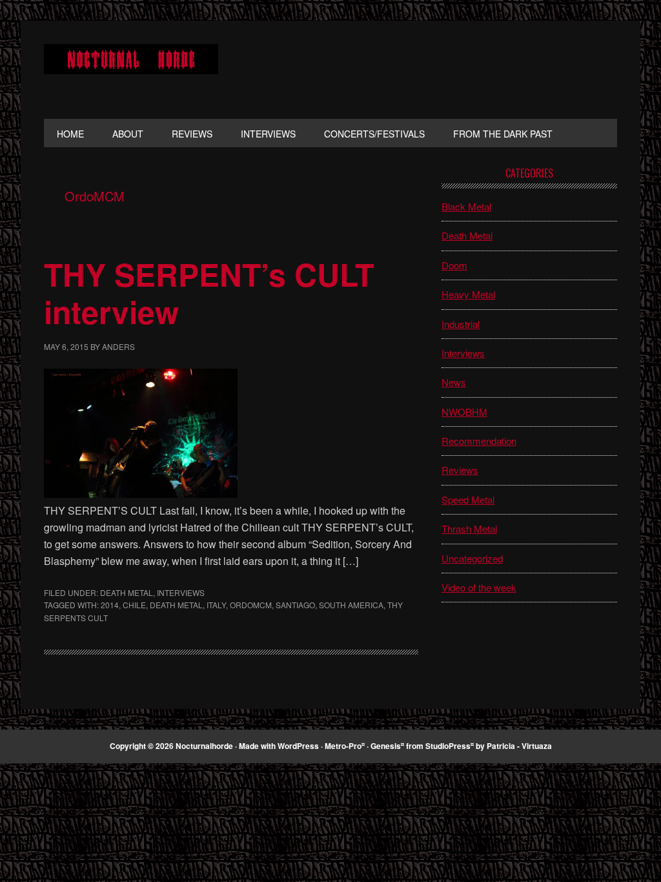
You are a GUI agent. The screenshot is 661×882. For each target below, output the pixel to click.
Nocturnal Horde (131, 70)
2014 (110, 604)
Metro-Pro (343, 746)
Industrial (461, 324)
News (454, 382)
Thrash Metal (469, 528)
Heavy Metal (468, 294)
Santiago (295, 604)
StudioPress (448, 746)
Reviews (460, 470)
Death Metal (126, 592)
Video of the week (479, 587)
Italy (216, 604)
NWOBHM (464, 411)
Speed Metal (468, 499)
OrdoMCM (251, 604)
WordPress (298, 746)
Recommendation (479, 440)
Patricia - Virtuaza (519, 746)
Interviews (181, 592)
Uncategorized (472, 558)
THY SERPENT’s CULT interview (209, 293)
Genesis (386, 746)
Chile (134, 604)
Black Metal (466, 206)
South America (351, 604)
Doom (454, 265)
